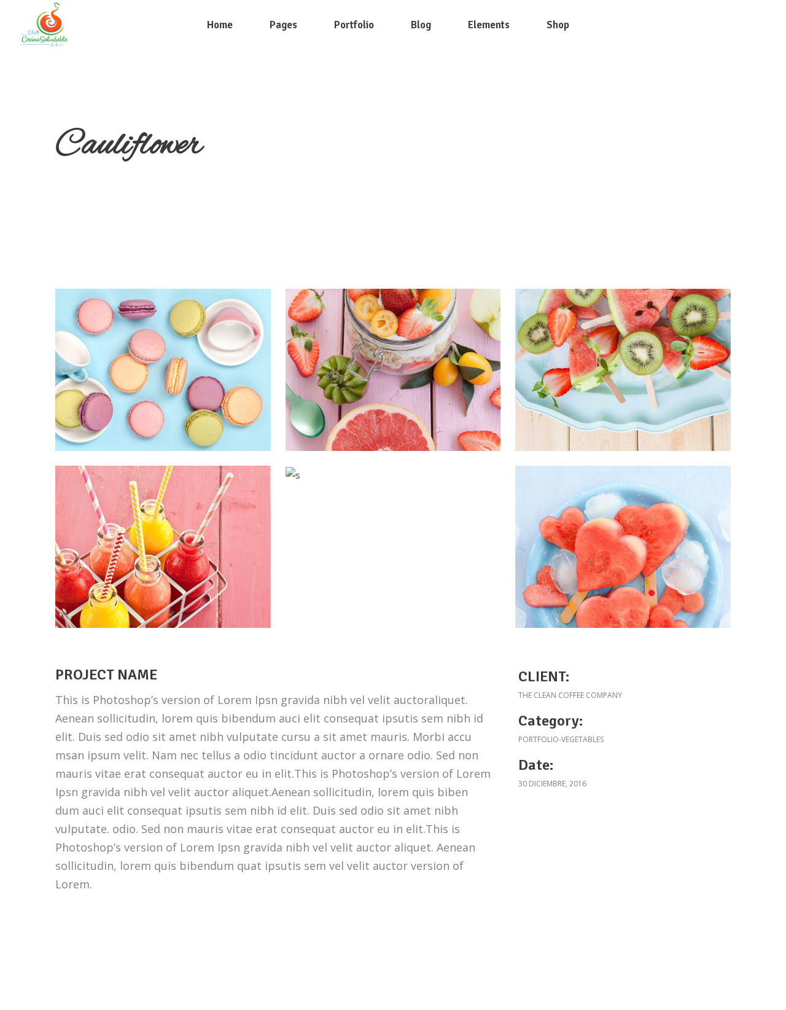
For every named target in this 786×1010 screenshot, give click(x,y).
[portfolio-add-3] (163, 547)
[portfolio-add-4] (623, 370)
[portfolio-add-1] (623, 547)
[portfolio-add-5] (393, 370)
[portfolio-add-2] (293, 475)
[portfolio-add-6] (163, 370)
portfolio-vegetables (561, 739)
